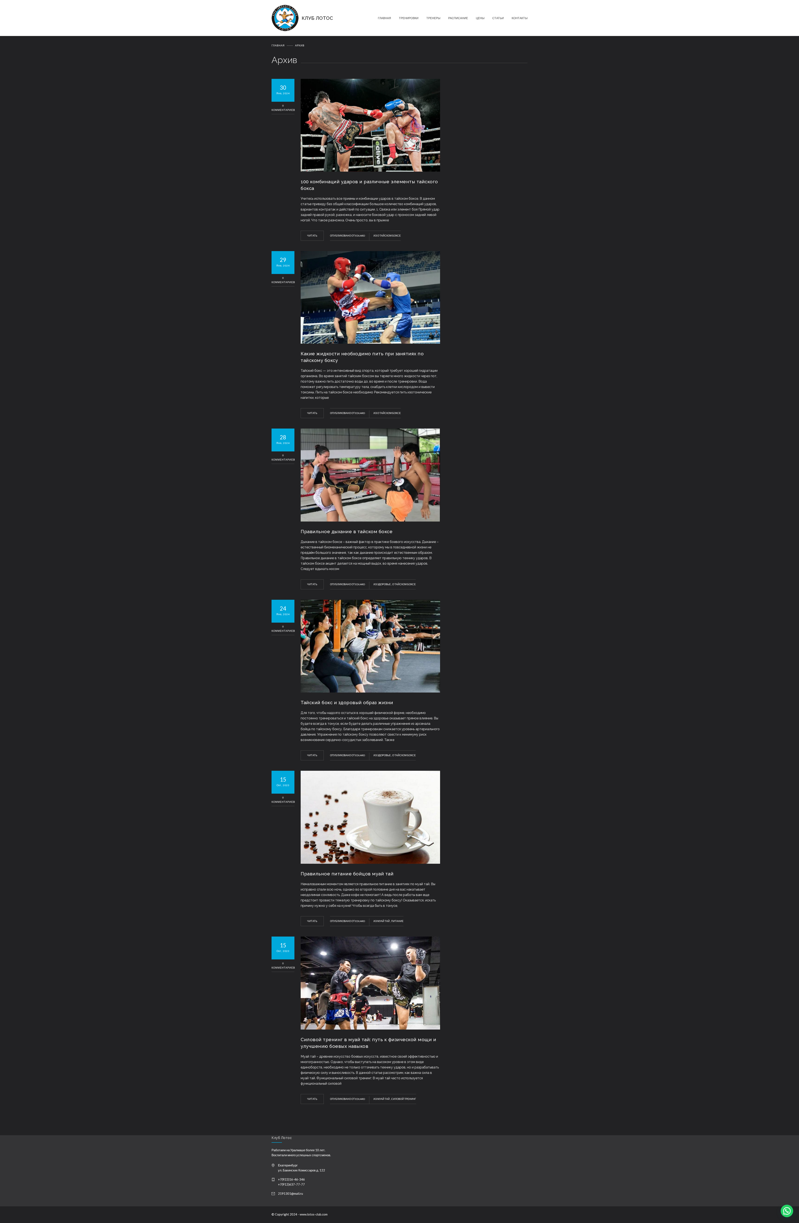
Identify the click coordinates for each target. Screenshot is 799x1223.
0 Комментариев (283, 108)
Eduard (360, 235)
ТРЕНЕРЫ (433, 18)
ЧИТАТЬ (312, 235)
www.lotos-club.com (314, 1214)
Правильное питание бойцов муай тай (347, 873)
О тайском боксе (389, 235)
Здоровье (384, 584)
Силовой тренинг (403, 1098)
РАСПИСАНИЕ (458, 18)
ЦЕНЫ (480, 18)
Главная (278, 45)
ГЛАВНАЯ (384, 18)
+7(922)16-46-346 (291, 1179)
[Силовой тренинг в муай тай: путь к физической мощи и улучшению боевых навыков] (370, 983)
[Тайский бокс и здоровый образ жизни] (370, 646)
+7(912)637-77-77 (291, 1184)
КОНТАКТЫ (519, 18)
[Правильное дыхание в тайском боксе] (370, 475)
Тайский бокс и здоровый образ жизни (347, 702)
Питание (397, 921)
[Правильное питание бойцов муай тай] (370, 817)
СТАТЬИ (498, 18)
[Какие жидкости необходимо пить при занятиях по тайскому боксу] (370, 297)
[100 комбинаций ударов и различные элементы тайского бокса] (370, 125)
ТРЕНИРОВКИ (408, 18)
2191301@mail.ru (290, 1193)
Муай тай (383, 921)
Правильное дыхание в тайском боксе (346, 531)
